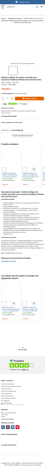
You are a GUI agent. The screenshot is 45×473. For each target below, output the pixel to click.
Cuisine (3, 18)
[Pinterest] (17, 427)
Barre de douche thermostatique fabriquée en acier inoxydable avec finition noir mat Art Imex (11, 309)
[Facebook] (3, 427)
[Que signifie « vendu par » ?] (14, 85)
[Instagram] (8, 427)
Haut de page (22, 349)
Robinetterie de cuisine (14, 18)
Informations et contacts (8, 261)
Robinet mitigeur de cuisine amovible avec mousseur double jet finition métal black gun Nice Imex (10, 175)
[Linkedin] (13, 427)
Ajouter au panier (31, 98)
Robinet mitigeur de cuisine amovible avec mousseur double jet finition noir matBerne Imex (30, 309)
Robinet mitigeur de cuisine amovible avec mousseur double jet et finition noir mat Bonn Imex (30, 175)
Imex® (9, 82)
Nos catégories (5, 400)
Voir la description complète (9, 116)
